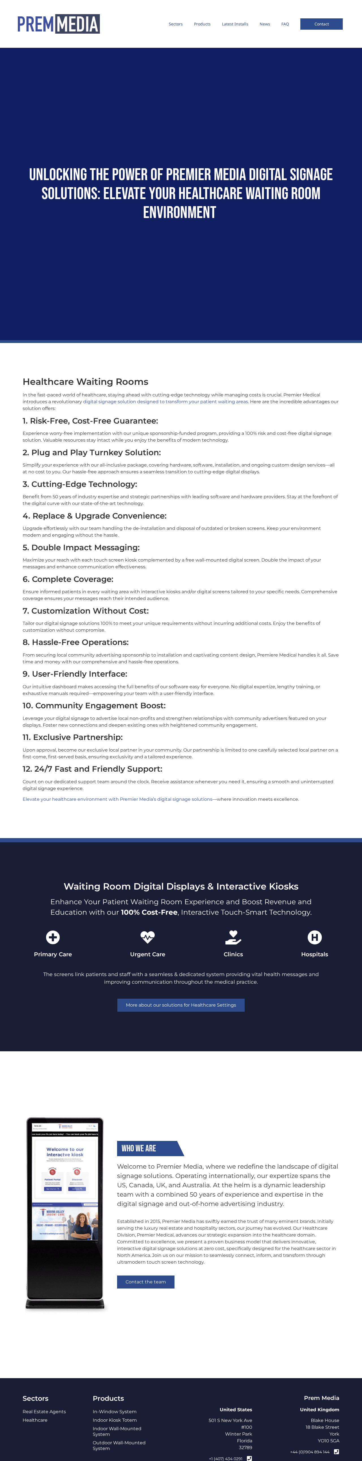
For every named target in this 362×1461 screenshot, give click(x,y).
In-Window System (115, 1411)
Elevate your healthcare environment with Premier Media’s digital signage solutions (117, 799)
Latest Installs (235, 24)
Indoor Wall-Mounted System (117, 1431)
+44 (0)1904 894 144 (309, 1451)
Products (202, 24)
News (265, 24)
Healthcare (35, 1420)
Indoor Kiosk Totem (115, 1420)
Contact (321, 24)
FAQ (285, 24)
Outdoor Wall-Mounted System (119, 1445)
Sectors (176, 24)
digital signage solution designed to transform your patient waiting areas (165, 401)
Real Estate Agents (44, 1411)
